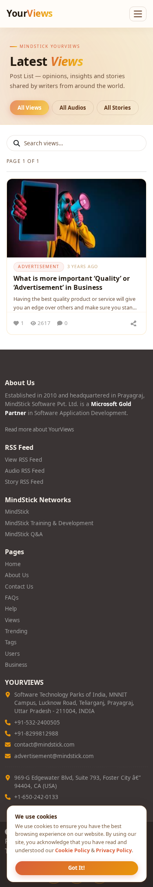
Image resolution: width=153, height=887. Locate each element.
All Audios (73, 107)
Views (12, 620)
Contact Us (19, 586)
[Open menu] (137, 14)
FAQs (11, 597)
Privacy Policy (114, 850)
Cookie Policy (72, 850)
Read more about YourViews (39, 429)
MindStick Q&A (24, 534)
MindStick (17, 511)
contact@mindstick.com (44, 744)
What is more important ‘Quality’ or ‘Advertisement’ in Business (71, 283)
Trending (16, 631)
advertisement (38, 266)
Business (16, 664)
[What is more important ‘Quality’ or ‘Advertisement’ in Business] (76, 218)
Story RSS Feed (24, 481)
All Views (30, 107)
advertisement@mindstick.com (54, 756)
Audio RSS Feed (24, 470)
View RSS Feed (23, 459)
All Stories (117, 107)
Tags (10, 642)
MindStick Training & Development (49, 523)
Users (12, 653)
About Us (17, 575)
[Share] (133, 323)
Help (11, 608)
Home (13, 564)
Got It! (76, 867)
